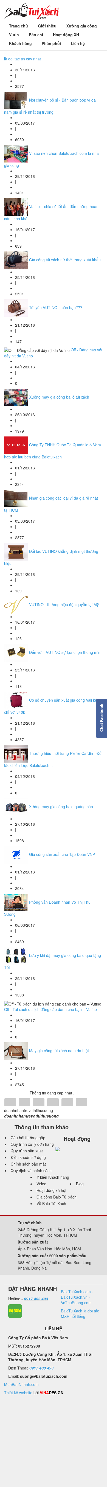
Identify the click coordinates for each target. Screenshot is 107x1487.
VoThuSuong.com (76, 1302)
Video (41, 1183)
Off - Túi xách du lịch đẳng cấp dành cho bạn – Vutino (50, 1009)
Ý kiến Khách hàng (52, 1177)
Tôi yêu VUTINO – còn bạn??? (55, 307)
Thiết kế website (18, 1392)
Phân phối (51, 43)
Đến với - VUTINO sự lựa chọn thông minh (66, 652)
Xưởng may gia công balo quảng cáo (61, 806)
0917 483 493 (36, 1298)
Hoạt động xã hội (51, 1190)
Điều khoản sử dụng (28, 1157)
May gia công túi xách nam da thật (59, 1050)
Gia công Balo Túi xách (56, 1197)
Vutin (14, 34)
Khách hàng (20, 43)
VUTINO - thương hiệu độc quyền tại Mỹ (64, 604)
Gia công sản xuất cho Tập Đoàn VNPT (63, 854)
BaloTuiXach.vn (74, 1297)
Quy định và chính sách (31, 1170)
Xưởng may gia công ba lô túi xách (59, 397)
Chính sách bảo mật (28, 1164)
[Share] (10, 1103)
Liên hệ (78, 43)
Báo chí (36, 34)
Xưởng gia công (81, 26)
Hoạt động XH (66, 34)
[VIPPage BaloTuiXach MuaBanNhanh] (15, 1310)
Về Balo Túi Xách (51, 1203)
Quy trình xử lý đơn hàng (32, 1144)
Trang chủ (18, 26)
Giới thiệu (47, 26)
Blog (80, 1183)
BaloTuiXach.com (76, 1291)
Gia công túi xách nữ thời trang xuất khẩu (65, 259)
